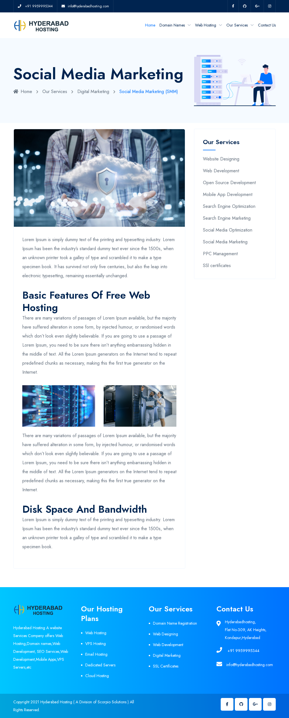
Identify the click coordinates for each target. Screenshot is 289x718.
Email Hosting (96, 654)
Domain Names (172, 25)
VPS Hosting (95, 643)
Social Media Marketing (225, 242)
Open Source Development (229, 182)
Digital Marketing (93, 91)
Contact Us (267, 25)
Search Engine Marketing (227, 218)
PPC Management (220, 253)
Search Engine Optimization (229, 206)
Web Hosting (205, 25)
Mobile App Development (227, 194)
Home (150, 25)
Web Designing (165, 634)
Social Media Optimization (227, 230)
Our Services (237, 25)
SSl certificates (217, 265)
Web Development (221, 171)
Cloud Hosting (97, 676)
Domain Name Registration (175, 623)
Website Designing (221, 159)
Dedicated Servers (100, 665)
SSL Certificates (165, 666)
